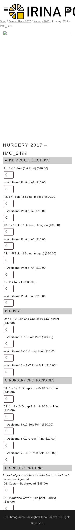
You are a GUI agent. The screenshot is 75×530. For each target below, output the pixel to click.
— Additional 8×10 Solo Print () (28, 337)
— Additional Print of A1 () (25, 182)
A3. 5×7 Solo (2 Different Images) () (32, 225)
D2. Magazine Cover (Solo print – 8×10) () (30, 499)
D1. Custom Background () (26, 483)
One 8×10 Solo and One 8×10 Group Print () (31, 320)
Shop (3, 21)
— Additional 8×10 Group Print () (30, 351)
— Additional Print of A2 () (25, 211)
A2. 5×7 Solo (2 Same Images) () (30, 196)
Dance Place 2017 (20, 21)
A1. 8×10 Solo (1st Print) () (26, 168)
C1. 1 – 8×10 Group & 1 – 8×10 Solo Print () (31, 390)
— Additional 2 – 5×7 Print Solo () (30, 365)
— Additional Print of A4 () (25, 267)
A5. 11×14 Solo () (20, 282)
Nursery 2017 (41, 21)
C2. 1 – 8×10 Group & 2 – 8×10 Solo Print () (31, 408)
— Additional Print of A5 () (25, 296)
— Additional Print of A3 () (25, 239)
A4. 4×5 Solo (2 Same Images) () (30, 253)
